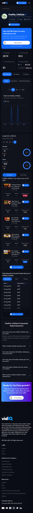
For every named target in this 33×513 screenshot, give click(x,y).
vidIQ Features (6, 461)
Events (3, 488)
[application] (16, 116)
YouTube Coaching (7, 469)
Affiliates (4, 496)
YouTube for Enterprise (8, 472)
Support (4, 482)
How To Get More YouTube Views (11, 490)
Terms (3, 451)
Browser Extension (7, 464)
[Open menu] (29, 3)
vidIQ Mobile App (6, 466)
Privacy (4, 453)
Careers (4, 448)
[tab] (7, 74)
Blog (3, 485)
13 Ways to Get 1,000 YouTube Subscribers (14, 493)
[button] (9, 89)
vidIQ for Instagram (7, 475)
